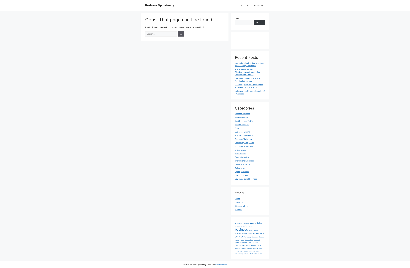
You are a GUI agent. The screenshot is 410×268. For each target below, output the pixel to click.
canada (256, 230)
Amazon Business (242, 114)
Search (238, 18)
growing (242, 240)
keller (256, 242)
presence (243, 248)
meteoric (253, 245)
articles (258, 223)
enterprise (240, 236)
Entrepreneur (240, 150)
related (255, 248)
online (259, 245)
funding (261, 237)
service (237, 251)
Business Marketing (243, 139)
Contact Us (258, 5)
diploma (250, 233)
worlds (260, 253)
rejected (249, 248)
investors (251, 242)
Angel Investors (241, 117)
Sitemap (238, 210)
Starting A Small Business (246, 179)
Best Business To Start (244, 121)
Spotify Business (242, 172)
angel (252, 223)
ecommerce (258, 233)
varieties (246, 253)
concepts (238, 233)
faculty (249, 237)
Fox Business (240, 154)
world (255, 253)
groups (237, 240)
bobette (250, 226)
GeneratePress (221, 265)
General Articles (242, 157)
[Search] (181, 34)
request (261, 248)
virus (251, 253)
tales (257, 251)
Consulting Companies (244, 143)
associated (238, 226)
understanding (239, 253)
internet (237, 242)
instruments (257, 240)
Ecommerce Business (244, 146)
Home (240, 5)
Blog (248, 5)
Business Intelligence (244, 135)
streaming (252, 251)
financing (255, 237)
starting (246, 251)
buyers (251, 230)
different (244, 233)
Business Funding (242, 132)
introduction (243, 242)
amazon (246, 223)
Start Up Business (242, 175)
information (249, 240)
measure (248, 245)
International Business (244, 161)
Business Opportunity (159, 5)
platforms (237, 248)
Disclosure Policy (242, 206)
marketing (240, 245)
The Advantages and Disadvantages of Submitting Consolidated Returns (247, 72)
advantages (238, 223)
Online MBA (240, 168)
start (241, 251)
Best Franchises (242, 125)
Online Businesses (243, 164)
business (241, 229)
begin (245, 226)
